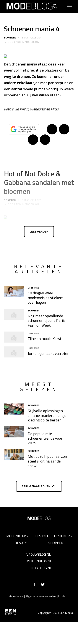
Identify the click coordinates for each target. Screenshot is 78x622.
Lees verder (39, 231)
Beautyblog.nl (39, 567)
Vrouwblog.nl (38, 554)
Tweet (64, 129)
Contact (63, 596)
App (45, 139)
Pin (33, 139)
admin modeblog (27, 42)
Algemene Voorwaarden (41, 596)
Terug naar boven (36, 486)
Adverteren (16, 596)
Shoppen (55, 542)
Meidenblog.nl (39, 561)
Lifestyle (41, 536)
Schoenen (10, 37)
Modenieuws (17, 536)
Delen (52, 129)
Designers (63, 536)
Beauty (21, 542)
